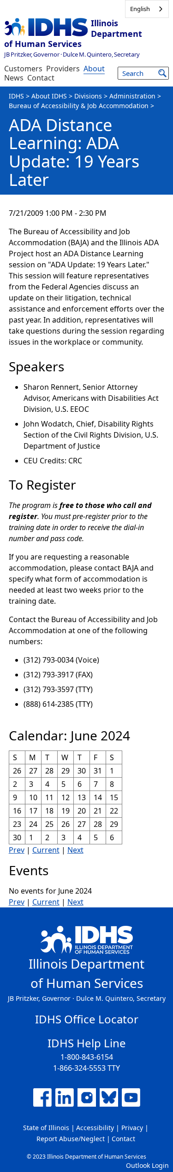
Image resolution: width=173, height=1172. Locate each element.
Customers (23, 69)
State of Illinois (46, 1127)
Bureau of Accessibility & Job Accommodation (79, 105)
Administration (132, 96)
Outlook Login (147, 1165)
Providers (63, 69)
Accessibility (95, 1127)
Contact (40, 78)
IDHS (16, 96)
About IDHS (49, 96)
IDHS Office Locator (86, 1019)
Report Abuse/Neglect (70, 1138)
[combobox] (147, 9)
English (140, 9)
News (14, 78)
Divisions (88, 96)
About (94, 69)
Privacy (132, 1127)
